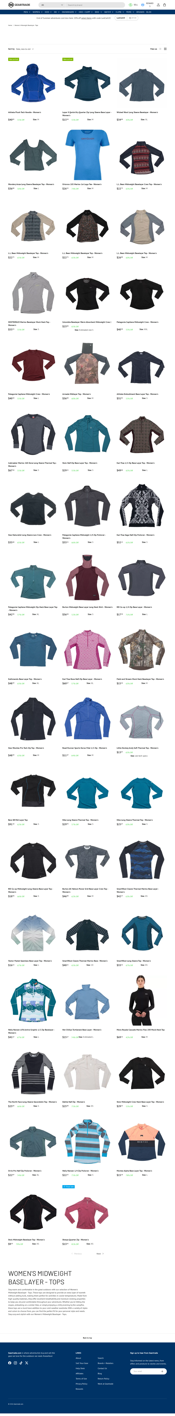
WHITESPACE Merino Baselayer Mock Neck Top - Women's (29, 323)
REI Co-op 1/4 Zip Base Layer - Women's (134, 607)
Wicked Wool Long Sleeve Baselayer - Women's (137, 112)
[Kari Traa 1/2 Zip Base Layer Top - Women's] (142, 434)
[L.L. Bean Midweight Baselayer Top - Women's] (33, 224)
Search (101, 1358)
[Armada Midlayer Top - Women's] (87, 365)
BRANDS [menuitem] (140, 12)
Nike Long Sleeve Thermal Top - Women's (80, 820)
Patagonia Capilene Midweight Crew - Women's (137, 322)
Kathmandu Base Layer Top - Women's (25, 679)
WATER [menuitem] (107, 12)
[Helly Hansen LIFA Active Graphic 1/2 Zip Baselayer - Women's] (33, 1000)
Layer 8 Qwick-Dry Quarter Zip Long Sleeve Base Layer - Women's (86, 114)
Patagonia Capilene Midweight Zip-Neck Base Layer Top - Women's (32, 608)
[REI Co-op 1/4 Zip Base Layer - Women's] (142, 578)
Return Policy (103, 1378)
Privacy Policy (81, 1383)
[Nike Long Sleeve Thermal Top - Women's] (87, 791)
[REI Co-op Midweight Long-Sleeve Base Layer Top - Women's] (33, 859)
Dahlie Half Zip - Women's (73, 1102)
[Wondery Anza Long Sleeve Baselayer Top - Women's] (33, 155)
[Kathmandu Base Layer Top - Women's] (33, 650)
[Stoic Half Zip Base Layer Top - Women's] (87, 434)
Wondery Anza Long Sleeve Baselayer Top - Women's (31, 184)
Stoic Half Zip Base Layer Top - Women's (79, 463)
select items (86, 18)
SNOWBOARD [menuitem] (68, 12)
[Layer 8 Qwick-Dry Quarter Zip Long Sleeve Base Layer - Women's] (87, 83)
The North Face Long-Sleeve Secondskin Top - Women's (32, 1102)
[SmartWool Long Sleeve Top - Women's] (142, 931)
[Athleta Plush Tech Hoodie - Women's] (33, 83)
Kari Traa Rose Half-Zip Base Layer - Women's (82, 679)
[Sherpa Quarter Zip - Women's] (87, 1210)
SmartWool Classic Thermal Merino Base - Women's (84, 961)
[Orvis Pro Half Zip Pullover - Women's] (33, 1141)
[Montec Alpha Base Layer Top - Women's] (142, 1141)
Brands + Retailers (105, 1363)
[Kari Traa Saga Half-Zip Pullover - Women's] (142, 506)
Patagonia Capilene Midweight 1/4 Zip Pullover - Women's (84, 536)
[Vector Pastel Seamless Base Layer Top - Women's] (33, 931)
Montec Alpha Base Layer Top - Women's (134, 1170)
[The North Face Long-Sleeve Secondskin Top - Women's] (33, 1072)
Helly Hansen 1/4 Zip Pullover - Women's (80, 1170)
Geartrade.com (18, 1404)
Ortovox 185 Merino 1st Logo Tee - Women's (81, 184)
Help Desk (80, 1368)
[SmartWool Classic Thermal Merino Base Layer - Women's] (142, 859)
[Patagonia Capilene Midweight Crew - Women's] (142, 293)
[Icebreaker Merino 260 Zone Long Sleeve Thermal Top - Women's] (33, 434)
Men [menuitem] (26, 12)
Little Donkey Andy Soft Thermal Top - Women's (137, 748)
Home (10, 25)
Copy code (134, 18)
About (78, 1358)
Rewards (79, 1389)
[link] (76, 1253)
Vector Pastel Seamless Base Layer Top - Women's (30, 961)
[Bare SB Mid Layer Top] (33, 791)
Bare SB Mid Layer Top (18, 820)
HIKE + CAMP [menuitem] (84, 12)
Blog (100, 1373)
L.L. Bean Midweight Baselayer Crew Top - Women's (139, 184)
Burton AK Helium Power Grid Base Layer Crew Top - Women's (85, 890)
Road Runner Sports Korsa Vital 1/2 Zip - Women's (84, 748)
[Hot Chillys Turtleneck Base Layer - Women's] (87, 1000)
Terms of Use (81, 1378)
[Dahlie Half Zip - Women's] (87, 1072)
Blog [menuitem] (148, 12)
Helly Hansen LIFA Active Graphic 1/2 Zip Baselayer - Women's (31, 1031)
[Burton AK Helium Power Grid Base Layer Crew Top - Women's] (87, 859)
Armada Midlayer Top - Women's (76, 394)
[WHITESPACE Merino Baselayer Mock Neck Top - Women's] (33, 293)
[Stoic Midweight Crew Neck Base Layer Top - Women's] (142, 1072)
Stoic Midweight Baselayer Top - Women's (26, 1239)
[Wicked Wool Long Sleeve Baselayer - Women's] (142, 83)
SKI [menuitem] (55, 12)
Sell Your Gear (82, 1363)
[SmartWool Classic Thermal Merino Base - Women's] (87, 931)
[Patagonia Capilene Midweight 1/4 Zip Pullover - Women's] (87, 506)
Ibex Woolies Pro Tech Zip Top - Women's (26, 748)
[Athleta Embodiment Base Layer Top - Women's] (142, 365)
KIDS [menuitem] (47, 12)
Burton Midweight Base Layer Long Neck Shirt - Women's (87, 607)
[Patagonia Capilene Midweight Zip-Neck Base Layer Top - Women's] (33, 578)
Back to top (87, 1338)
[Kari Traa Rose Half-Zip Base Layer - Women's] (87, 650)
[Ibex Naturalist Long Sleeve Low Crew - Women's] (33, 506)
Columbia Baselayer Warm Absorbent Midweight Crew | (86, 322)
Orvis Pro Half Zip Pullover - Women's (24, 1170)
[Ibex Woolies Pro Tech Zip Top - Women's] (33, 719)
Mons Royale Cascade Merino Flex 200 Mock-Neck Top (141, 1029)
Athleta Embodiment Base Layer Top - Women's (137, 394)
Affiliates (79, 1373)
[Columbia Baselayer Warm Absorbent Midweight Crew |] (87, 293)
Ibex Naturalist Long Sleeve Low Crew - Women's (29, 535)
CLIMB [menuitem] (118, 12)
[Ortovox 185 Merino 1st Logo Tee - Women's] (87, 155)
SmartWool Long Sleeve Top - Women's (134, 961)
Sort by (11, 49)
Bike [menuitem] (97, 12)
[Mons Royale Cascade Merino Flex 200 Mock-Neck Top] (142, 1000)
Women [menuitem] (36, 12)
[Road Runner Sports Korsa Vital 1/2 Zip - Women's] (87, 719)
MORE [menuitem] (129, 12)
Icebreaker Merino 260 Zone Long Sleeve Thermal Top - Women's (32, 464)
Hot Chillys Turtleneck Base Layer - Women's (81, 1029)
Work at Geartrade (105, 1383)
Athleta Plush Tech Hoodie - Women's (24, 112)
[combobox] (81, 5)
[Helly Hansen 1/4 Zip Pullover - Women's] (87, 1141)
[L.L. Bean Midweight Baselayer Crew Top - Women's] (142, 155)
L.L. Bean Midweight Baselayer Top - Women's (28, 253)
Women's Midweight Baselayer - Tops (26, 25)
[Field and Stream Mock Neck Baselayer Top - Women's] (142, 650)
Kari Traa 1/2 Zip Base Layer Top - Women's (136, 463)
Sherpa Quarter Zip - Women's (75, 1239)
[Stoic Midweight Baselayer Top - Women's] (33, 1210)
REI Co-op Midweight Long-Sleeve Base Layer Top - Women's (30, 890)
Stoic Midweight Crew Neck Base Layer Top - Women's (140, 1102)
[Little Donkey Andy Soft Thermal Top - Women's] (142, 719)
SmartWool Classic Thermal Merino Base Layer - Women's (138, 890)
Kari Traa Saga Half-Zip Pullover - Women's (135, 535)
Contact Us (102, 1368)
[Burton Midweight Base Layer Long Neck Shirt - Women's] (87, 578)
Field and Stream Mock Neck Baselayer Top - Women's (140, 679)
